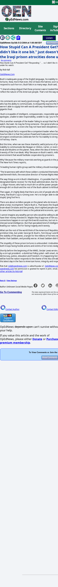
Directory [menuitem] (25, 28)
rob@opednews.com (17, 266)
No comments (6, 60)
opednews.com (7, 268)
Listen (49, 38)
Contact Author (12, 309)
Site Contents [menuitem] (40, 28)
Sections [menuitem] (9, 28)
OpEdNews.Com (7, 74)
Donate (37, 339)
